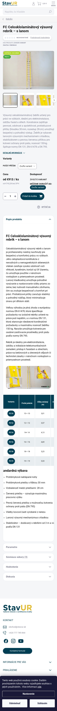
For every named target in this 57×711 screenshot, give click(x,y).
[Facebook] (5, 640)
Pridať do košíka (29, 196)
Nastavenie (28, 693)
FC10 (11, 413)
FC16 (11, 442)
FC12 (11, 423)
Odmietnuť (14, 703)
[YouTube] (21, 640)
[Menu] (53, 3)
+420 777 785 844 (17, 633)
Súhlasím (42, 703)
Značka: (10, 45)
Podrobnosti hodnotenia (40, 38)
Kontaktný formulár (17, 651)
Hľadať (50, 12)
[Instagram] (12, 640)
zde (39, 686)
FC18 (11, 451)
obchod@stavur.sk (17, 627)
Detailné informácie (12, 153)
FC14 (11, 432)
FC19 (11, 461)
